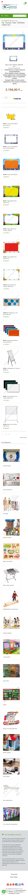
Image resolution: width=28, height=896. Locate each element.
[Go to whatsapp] (3, 891)
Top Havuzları (6, 657)
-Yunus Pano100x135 (10, 174)
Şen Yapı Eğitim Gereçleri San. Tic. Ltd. (9, 4)
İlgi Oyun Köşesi (7, 537)
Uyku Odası (6, 681)
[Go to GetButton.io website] (3, 894)
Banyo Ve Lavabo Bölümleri (10, 728)
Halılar (4, 704)
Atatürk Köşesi (7, 465)
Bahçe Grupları (7, 752)
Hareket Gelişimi (7, 633)
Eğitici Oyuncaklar (7, 561)
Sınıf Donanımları (7, 489)
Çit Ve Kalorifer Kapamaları (10, 824)
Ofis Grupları (6, 776)
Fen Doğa (5, 513)
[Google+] (8, 885)
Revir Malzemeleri (7, 800)
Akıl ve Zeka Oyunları (8, 585)
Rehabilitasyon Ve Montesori (10, 609)
